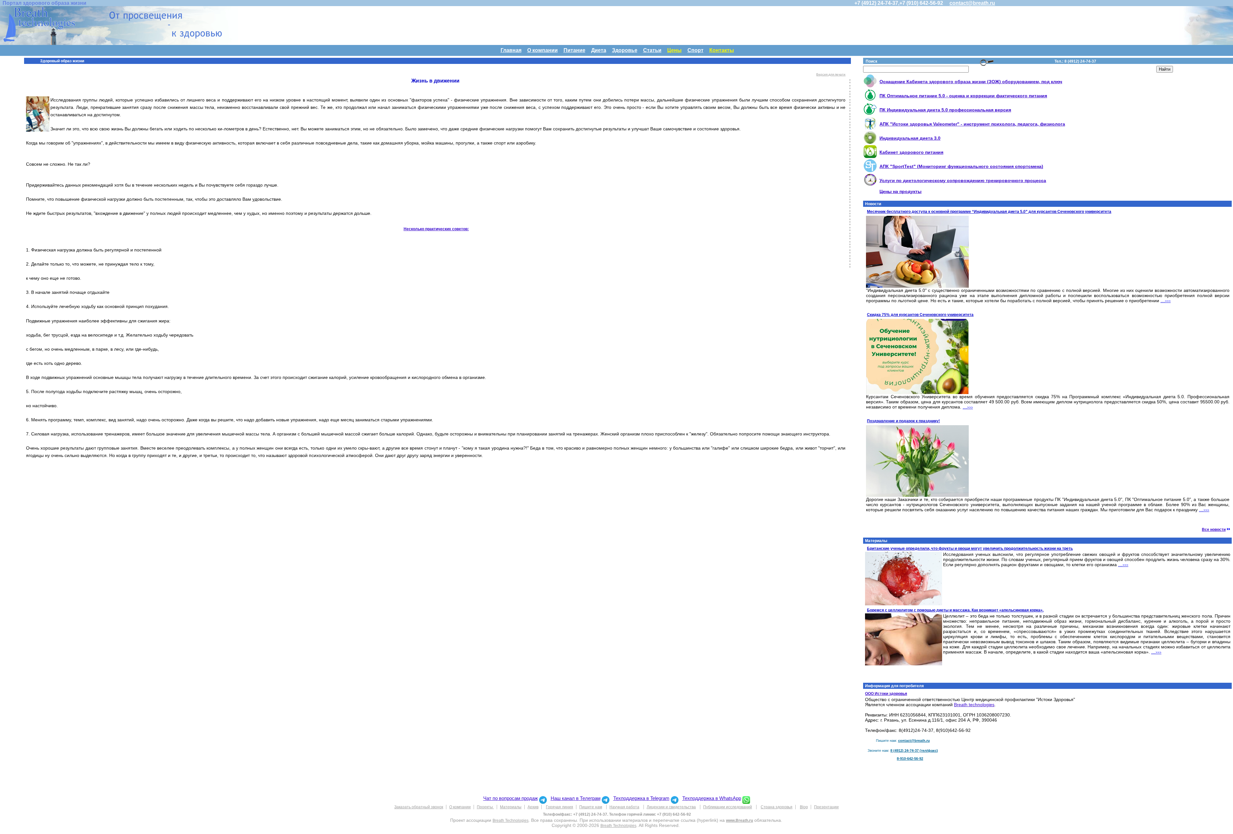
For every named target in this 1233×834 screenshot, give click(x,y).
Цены (674, 50)
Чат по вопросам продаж (510, 798)
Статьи (652, 50)
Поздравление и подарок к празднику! (903, 421)
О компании (542, 50)
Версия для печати (830, 74)
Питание (574, 50)
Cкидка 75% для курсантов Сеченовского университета (920, 314)
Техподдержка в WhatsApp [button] (711, 798)
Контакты (721, 50)
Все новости (1214, 529)
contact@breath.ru (972, 3)
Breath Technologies (511, 820)
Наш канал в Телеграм (575, 798)
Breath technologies (974, 704)
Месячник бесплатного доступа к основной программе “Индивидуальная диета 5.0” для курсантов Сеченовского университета (989, 211)
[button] (746, 798)
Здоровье (624, 50)
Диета (598, 50)
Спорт (695, 50)
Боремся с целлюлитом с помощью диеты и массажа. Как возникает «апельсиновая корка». (955, 610)
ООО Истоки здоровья (886, 693)
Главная (511, 50)
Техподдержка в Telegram (641, 798)
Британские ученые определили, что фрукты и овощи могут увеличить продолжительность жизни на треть (970, 548)
